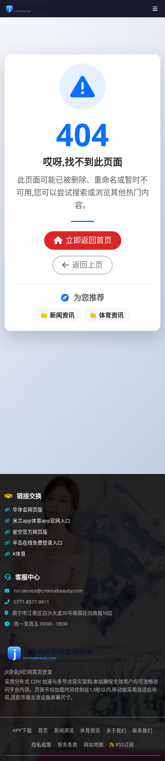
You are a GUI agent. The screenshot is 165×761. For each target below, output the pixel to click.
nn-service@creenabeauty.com (48, 590)
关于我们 (116, 730)
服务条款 (68, 744)
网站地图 (94, 744)
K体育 (19, 554)
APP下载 (22, 730)
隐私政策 (41, 744)
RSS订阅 (125, 744)
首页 (43, 730)
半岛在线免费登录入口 (37, 542)
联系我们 (142, 730)
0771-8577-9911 (31, 602)
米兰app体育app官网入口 (41, 520)
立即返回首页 (89, 240)
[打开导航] (155, 8)
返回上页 (87, 265)
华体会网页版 (27, 509)
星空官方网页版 (30, 532)
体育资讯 (110, 315)
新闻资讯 (61, 315)
